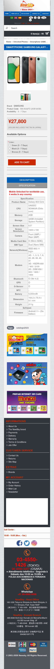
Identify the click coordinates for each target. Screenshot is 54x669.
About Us (12, 426)
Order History (14, 485)
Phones (10, 39)
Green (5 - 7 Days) (20, 145)
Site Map (12, 461)
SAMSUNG (19, 105)
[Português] (11, 18)
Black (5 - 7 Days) (19, 148)
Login (23, 23)
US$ (44, 17)
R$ (31, 17)
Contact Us (36, 13)
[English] (15, 18)
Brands (11, 472)
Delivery (12, 435)
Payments (12, 432)
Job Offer (12, 445)
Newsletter (13, 491)
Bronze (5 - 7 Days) (20, 151)
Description (27, 179)
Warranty (12, 438)
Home (7, 13)
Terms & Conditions (17, 441)
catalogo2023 (22, 327)
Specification (27, 185)
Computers (34, 39)
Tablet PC (22, 39)
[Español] (19, 18)
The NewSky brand (17, 429)
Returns (12, 458)
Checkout (45, 13)
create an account (33, 23)
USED (46, 39)
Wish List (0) (15, 13)
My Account (25, 13)
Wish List (12, 488)
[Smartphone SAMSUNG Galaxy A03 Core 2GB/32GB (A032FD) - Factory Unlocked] (26, 102)
